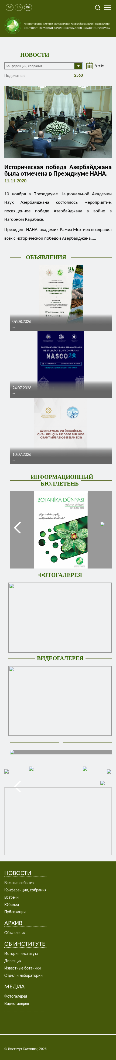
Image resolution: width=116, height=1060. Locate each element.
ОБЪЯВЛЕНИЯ (46, 257)
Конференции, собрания (25, 890)
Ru (28, 7)
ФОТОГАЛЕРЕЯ (60, 575)
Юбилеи (11, 905)
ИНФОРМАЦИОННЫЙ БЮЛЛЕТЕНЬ (62, 480)
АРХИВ (13, 923)
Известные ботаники (22, 968)
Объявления (15, 933)
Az (10, 7)
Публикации (15, 912)
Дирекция (13, 961)
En (19, 7)
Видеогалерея (16, 1004)
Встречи (11, 898)
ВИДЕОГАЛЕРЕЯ (60, 658)
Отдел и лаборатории (23, 976)
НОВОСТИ (34, 55)
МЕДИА (14, 986)
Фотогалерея (15, 996)
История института (21, 954)
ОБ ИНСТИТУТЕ (24, 944)
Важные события (19, 883)
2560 (78, 76)
